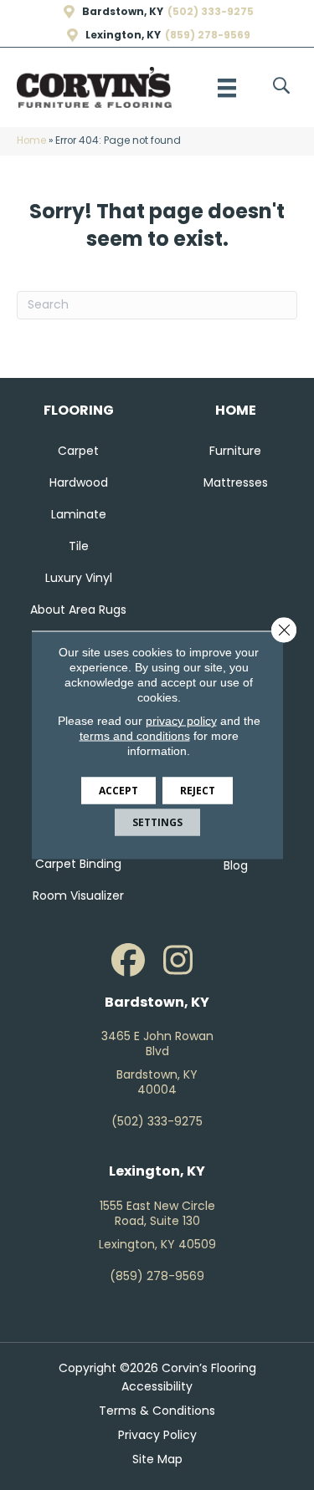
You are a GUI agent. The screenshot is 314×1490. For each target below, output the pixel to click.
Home (31, 140)
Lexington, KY (123, 35)
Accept (118, 790)
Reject (197, 790)
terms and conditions (135, 735)
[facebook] (128, 960)
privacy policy (181, 720)
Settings (157, 822)
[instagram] (178, 960)
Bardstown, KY (122, 12)
